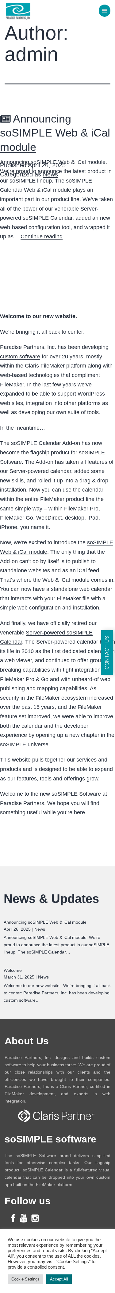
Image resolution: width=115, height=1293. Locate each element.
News (50, 174)
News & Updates (51, 898)
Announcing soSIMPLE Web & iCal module (55, 133)
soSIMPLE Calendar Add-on (45, 443)
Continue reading (42, 236)
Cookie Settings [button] (25, 1279)
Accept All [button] (59, 1279)
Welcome (13, 970)
